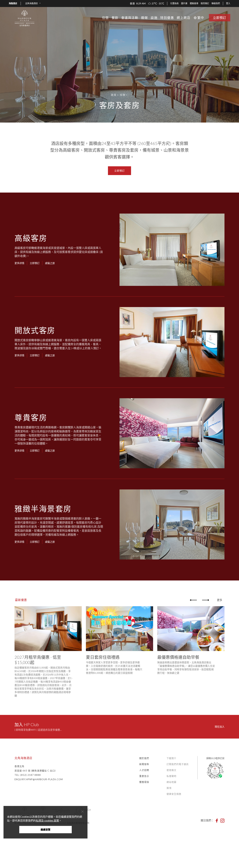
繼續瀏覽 (45, 829)
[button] (33, 3)
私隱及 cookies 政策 (47, 820)
